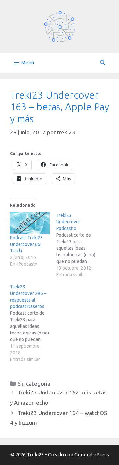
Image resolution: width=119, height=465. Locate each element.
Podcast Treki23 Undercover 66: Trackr (26, 244)
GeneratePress (91, 454)
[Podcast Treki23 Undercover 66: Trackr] (30, 223)
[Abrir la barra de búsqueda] (102, 63)
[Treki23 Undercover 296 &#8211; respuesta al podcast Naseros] (33, 323)
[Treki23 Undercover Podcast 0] (79, 245)
